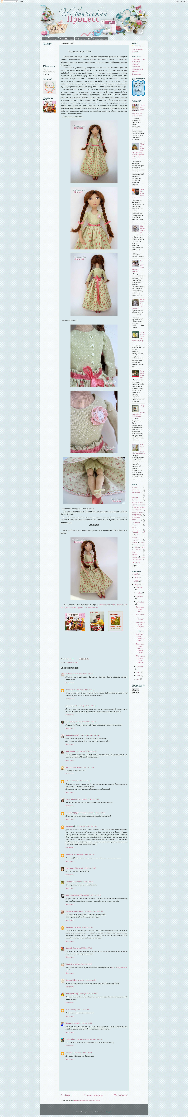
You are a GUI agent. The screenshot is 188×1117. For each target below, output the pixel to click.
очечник (134, 542)
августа (140, 667)
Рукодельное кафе (107, 605)
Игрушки (138, 510)
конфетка (136, 515)
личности (135, 525)
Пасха (143, 542)
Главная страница (93, 1095)
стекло (138, 550)
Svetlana (69, 674)
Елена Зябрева (71, 799)
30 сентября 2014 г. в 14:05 (90, 895)
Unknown (69, 690)
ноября (139, 593)
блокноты (135, 490)
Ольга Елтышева (73, 895)
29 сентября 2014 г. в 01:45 (86, 826)
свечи (143, 547)
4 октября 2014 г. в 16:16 (88, 994)
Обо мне (53, 39)
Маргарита (70, 868)
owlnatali (69, 1053)
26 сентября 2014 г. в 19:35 (88, 799)
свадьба (136, 547)
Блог (45, 39)
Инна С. (69, 1023)
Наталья (69, 767)
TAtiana (69, 882)
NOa (67, 1010)
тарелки (134, 555)
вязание (134, 495)
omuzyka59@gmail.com (75, 813)
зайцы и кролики (139, 507)
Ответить (70, 683)
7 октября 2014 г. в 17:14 (92, 1039)
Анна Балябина (72, 735)
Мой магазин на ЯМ (83, 39)
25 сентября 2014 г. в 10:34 (88, 735)
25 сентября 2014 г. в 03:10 (83, 674)
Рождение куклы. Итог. (140, 609)
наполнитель (135, 530)
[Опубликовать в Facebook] (86, 659)
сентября (140, 602)
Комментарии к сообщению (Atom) (87, 1101)
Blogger (108, 1112)
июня (139, 676)
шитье (75, 662)
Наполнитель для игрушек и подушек (140, 626)
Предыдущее (120, 1095)
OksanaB (69, 948)
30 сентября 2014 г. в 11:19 (83, 855)
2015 (136, 581)
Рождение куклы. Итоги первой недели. (140, 648)
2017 (136, 574)
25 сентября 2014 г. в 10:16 (85, 722)
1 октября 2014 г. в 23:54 (83, 927)
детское (135, 500)
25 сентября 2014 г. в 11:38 (83, 767)
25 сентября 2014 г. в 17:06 (80, 781)
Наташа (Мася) (72, 994)
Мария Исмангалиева (74, 911)
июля (139, 672)
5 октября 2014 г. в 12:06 (82, 1023)
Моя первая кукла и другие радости (140, 659)
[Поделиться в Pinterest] (88, 659)
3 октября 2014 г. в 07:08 (82, 948)
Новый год (138, 532)
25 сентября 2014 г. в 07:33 (83, 690)
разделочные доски (139, 545)
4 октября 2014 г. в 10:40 (86, 980)
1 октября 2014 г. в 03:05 (93, 911)
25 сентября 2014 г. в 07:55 (86, 706)
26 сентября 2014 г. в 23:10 (94, 813)
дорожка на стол (137, 502)
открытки (135, 540)
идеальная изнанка (137, 512)
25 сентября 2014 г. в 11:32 (86, 751)
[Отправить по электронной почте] (80, 659)
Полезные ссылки (100, 39)
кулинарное (136, 522)
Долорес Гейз (71, 980)
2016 (136, 577)
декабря (139, 587)
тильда (134, 557)
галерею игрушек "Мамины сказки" (84, 607)
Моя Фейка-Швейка (142, 229)
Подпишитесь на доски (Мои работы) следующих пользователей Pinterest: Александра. (138, 66)
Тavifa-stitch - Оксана (74, 1039)
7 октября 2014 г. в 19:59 (82, 1053)
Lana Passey (70, 722)
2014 (136, 584)
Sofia (67, 781)
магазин (134, 527)
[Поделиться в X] (84, 659)
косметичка (136, 517)
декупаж (135, 497)
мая (138, 679)
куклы (69, 662)
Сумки (134, 552)
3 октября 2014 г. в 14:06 (82, 964)
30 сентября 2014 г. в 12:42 (85, 868)
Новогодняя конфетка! (142, 374)
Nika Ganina (70, 751)
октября (140, 596)
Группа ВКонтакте (66, 39)
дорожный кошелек (138, 505)
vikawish (69, 964)
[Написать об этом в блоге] (82, 659)
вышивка (136, 492)
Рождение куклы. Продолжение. (140, 637)
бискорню (134, 487)
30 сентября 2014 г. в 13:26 (82, 882)
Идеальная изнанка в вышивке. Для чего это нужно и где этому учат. (138, 151)
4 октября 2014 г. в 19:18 (79, 1010)
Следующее (67, 1095)
